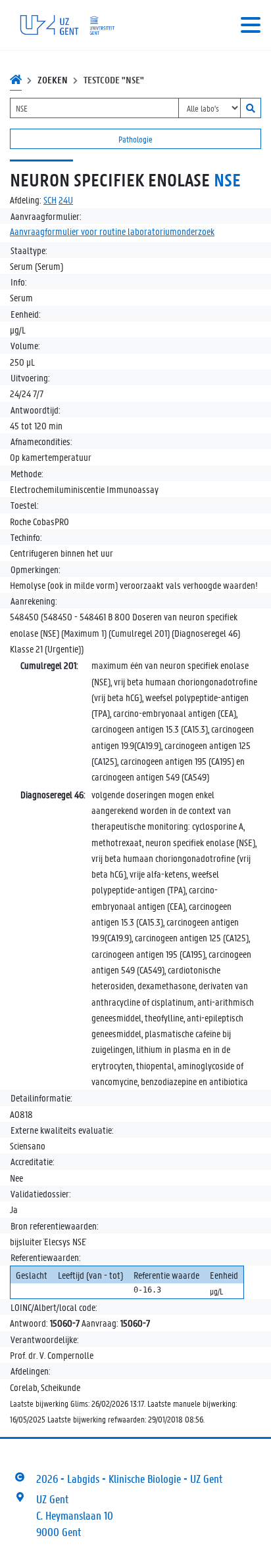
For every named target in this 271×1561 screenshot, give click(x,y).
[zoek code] (250, 108)
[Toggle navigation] (250, 25)
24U (66, 199)
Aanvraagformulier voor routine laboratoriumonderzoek (112, 231)
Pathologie (135, 138)
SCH (50, 199)
